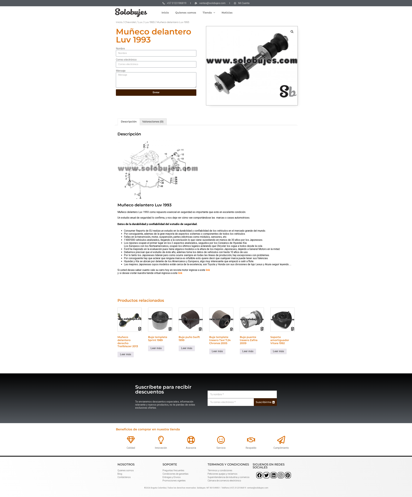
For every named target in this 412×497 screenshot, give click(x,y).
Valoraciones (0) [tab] (153, 121)
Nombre (120, 48)
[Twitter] (266, 475)
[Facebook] (259, 475)
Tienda (207, 12)
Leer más (125, 354)
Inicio (165, 12)
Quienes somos (185, 12)
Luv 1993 (149, 22)
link (208, 270)
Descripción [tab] (129, 121)
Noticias (227, 12)
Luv (140, 22)
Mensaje (121, 70)
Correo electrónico (126, 59)
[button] (292, 32)
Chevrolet (130, 22)
